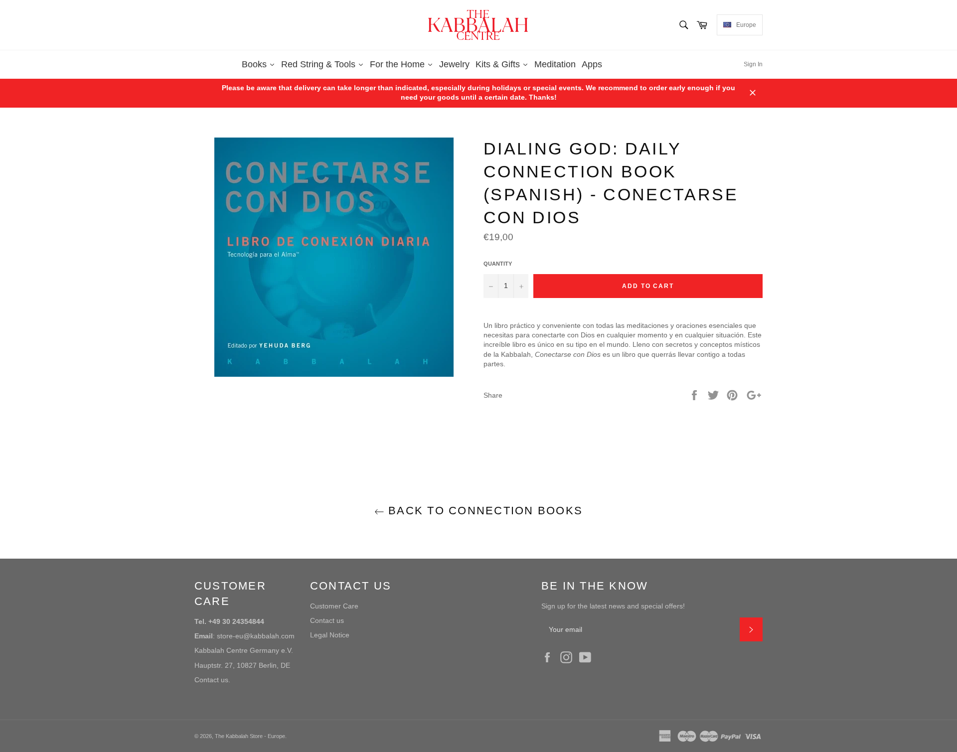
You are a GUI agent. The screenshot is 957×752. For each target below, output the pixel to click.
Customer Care (334, 606)
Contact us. (212, 680)
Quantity (497, 264)
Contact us (327, 620)
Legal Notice (329, 635)
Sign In (753, 64)
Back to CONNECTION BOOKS (483, 510)
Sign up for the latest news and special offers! (613, 606)
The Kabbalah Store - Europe (250, 736)
